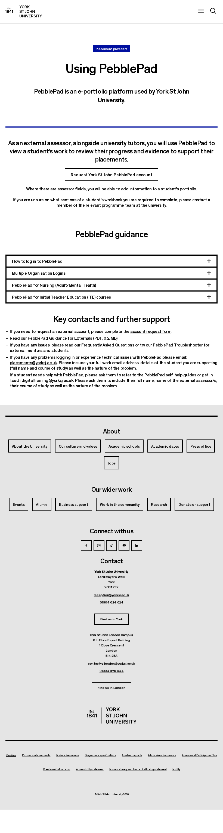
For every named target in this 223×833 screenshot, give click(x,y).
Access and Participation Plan (199, 755)
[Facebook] (86, 545)
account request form (150, 331)
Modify (176, 769)
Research (159, 504)
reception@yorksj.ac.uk (111, 595)
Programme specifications (100, 755)
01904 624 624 (111, 602)
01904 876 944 (112, 670)
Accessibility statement (90, 769)
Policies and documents (36, 755)
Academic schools (124, 446)
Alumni (42, 504)
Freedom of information (56, 769)
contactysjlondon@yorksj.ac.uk (111, 663)
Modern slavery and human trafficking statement (137, 769)
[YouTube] (124, 545)
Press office (200, 446)
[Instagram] (99, 545)
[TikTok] (111, 545)
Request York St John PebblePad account (111, 174)
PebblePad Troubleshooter (178, 345)
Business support (73, 504)
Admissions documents (162, 755)
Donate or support (194, 504)
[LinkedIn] (136, 545)
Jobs (111, 463)
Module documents (67, 755)
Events (19, 504)
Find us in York (111, 619)
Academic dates (165, 446)
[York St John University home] (23, 11)
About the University (29, 446)
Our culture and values (78, 446)
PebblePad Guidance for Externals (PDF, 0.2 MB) (72, 338)
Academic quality (132, 755)
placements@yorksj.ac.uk (33, 362)
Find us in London (111, 687)
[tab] (111, 262)
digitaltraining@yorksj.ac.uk (47, 380)
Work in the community (120, 504)
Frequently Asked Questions (107, 345)
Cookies (11, 755)
